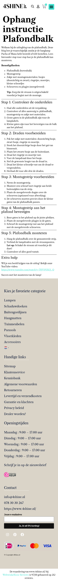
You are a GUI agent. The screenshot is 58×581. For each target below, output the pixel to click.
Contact (10, 488)
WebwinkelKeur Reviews (16, 574)
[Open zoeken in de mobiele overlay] (32, 6)
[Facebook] (22, 534)
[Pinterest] (14, 534)
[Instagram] (7, 534)
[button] (51, 7)
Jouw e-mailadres (13, 514)
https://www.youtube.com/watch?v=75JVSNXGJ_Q (27, 269)
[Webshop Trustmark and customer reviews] (10, 475)
